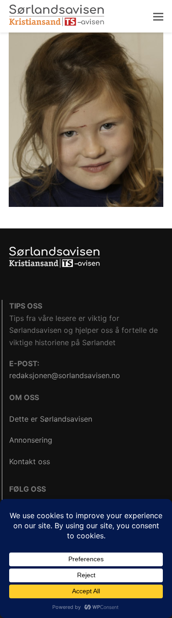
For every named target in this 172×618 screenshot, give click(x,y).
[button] (158, 16)
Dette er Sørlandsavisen (50, 418)
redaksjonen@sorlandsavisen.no (64, 375)
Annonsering (30, 440)
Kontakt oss (29, 461)
